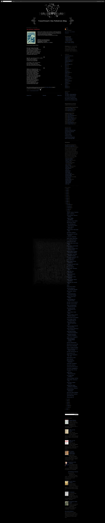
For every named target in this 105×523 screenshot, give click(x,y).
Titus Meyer (70, 114)
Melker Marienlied (70, 359)
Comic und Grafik (68, 78)
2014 (67, 192)
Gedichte (66, 57)
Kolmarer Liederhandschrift (71, 342)
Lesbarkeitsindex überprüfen (70, 137)
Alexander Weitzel (71, 119)
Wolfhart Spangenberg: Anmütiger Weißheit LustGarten (71, 339)
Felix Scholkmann (68, 173)
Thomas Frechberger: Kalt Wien (72, 378)
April (68, 402)
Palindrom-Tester (68, 128)
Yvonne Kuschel (68, 162)
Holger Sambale (68, 181)
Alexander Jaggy (68, 174)
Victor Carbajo (70, 108)
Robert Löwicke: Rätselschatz (72, 238)
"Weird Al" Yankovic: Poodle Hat (72, 212)
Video (66, 69)
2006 (67, 409)
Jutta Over (67, 169)
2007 (67, 203)
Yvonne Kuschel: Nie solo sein (72, 366)
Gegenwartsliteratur (68, 60)
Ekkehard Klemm (68, 180)
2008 (67, 201)
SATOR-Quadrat (68, 80)
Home (66, 42)
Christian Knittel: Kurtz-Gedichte (72, 317)
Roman (66, 75)
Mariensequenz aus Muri (71, 357)
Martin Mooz (70, 116)
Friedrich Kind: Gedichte (71, 286)
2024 (67, 188)
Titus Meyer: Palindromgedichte (70, 94)
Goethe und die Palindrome (69, 511)
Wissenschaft (67, 76)
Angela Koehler (68, 182)
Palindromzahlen (68, 61)
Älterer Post (59, 95)
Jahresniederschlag (70, 395)
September (69, 207)
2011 (67, 196)
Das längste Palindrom (72, 420)
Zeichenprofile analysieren (69, 131)
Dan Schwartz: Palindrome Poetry (71, 98)
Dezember (69, 204)
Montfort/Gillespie (71, 122)
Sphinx (68, 285)
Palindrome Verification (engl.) (70, 130)
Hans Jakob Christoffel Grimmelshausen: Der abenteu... (71, 309)
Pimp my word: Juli (70, 397)
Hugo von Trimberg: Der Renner (72, 347)
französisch (67, 83)
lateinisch (66, 79)
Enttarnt (66, 73)
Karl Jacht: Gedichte (70, 266)
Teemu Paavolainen (71, 115)
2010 (67, 198)
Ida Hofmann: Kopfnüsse (33, 29)
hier (48, 42)
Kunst (66, 65)
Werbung (66, 71)
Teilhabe (66, 82)
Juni (68, 399)
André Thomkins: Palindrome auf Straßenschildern (71, 452)
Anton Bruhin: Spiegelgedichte (72, 368)
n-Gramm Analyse (68, 134)
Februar (68, 405)
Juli (68, 210)
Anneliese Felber (68, 179)
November (69, 206)
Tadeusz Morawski (71, 117)
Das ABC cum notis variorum (72, 303)
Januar (68, 407)
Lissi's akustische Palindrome (70, 97)
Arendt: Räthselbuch (70, 259)
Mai (68, 400)
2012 (67, 195)
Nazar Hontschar (68, 176)
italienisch (66, 86)
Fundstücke (67, 68)
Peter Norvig (70, 110)
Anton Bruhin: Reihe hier (71, 365)
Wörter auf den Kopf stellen (70, 138)
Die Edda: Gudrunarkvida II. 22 (72, 351)
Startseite (44, 95)
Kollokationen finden (68, 135)
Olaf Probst (67, 167)
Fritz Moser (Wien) (48, 87)
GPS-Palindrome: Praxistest (73, 471)
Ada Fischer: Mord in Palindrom (72, 392)
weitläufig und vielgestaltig (69, 145)
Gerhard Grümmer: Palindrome (72, 388)
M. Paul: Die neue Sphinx (71, 241)
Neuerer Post (29, 95)
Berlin (66, 62)
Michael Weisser (68, 168)
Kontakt (69, 42)
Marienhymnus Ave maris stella (72, 344)
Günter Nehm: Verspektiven (72, 363)
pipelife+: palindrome (70, 213)
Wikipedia (66, 92)
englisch (66, 58)
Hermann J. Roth (68, 166)
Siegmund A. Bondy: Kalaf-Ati (72, 220)
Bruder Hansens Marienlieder (72, 345)
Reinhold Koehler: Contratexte (72, 394)
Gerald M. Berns (70, 109)
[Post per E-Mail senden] (40, 89)
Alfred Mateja (67, 172)
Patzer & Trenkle (68, 160)
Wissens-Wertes (68, 64)
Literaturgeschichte (34, 90)
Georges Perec (70, 123)
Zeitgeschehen (67, 72)
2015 (67, 190)
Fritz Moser (67, 161)
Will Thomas (70, 120)
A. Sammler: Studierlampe (71, 236)
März (68, 403)
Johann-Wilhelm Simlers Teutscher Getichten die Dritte (71, 323)
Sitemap (72, 42)
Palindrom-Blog (68, 37)
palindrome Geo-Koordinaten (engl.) (71, 99)
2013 (67, 193)
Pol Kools (69, 121)
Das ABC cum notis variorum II (72, 302)
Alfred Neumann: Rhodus (71, 222)
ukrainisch (67, 87)
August (68, 209)
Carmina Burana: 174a (71, 353)
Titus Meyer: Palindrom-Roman (70, 95)
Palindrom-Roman (68, 40)
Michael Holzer (68, 170)
